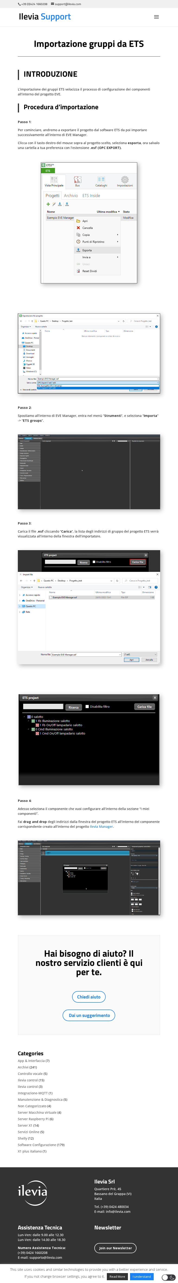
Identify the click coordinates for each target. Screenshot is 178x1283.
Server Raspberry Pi (33, 1119)
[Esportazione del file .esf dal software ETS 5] (89, 393)
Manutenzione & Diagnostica (40, 1099)
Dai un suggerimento (89, 1015)
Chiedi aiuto (89, 996)
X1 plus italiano (30, 1151)
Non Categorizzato (32, 1106)
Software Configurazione (37, 1145)
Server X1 (25, 1125)
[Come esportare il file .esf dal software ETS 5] (89, 283)
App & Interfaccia (31, 1061)
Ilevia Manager (101, 826)
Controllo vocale (30, 1073)
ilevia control (28, 1086)
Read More (117, 1276)
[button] (169, 1277)
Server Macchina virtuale (37, 1112)
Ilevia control (28, 1080)
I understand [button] (142, 1276)
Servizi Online (28, 1132)
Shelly (22, 1138)
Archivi (23, 1067)
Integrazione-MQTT (33, 1093)
